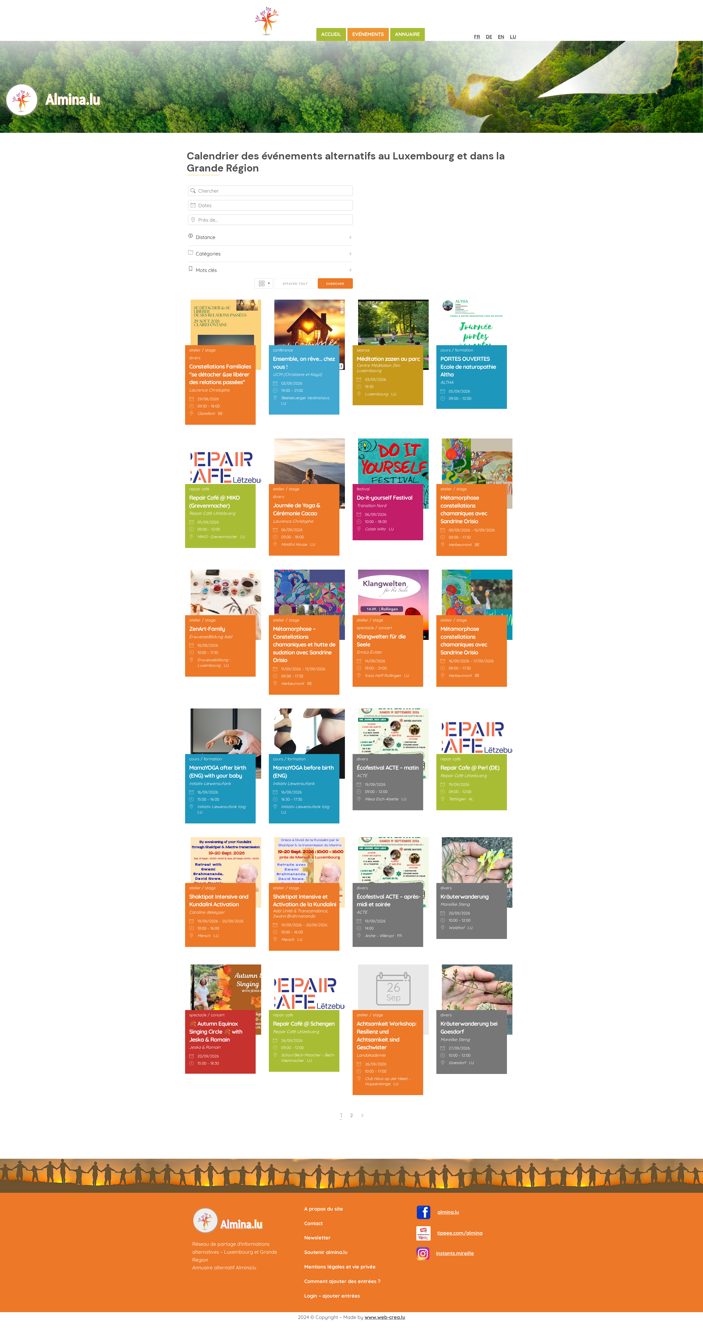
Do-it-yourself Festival (384, 497)
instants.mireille (455, 1253)
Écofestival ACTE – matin (388, 767)
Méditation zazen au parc (388, 358)
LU (513, 36)
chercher (335, 284)
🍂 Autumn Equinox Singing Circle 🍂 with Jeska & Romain (215, 1031)
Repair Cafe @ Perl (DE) (469, 767)
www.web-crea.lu (385, 1317)
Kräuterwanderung (464, 896)
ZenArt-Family (207, 628)
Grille (264, 283)
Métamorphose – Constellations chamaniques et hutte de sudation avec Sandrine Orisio (304, 644)
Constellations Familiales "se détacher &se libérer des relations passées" (220, 374)
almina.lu (448, 1212)
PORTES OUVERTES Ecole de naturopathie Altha (468, 366)
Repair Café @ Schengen (303, 1023)
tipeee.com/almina (459, 1233)
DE (489, 36)
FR (477, 36)
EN (501, 36)
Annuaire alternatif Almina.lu (224, 1267)
